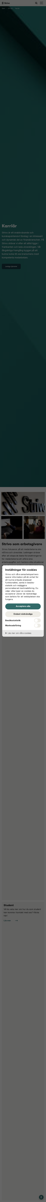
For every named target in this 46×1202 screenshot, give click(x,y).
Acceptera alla (23, 606)
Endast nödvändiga (23, 614)
